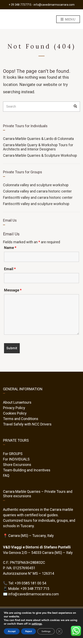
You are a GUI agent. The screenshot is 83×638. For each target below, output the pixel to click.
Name (10, 248)
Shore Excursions (17, 464)
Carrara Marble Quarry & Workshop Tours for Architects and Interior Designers (38, 147)
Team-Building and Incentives (26, 470)
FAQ (6, 475)
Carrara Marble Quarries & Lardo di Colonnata (38, 138)
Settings (46, 631)
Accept (12, 631)
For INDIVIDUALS (16, 459)
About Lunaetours (17, 402)
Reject (28, 631)
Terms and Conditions (20, 419)
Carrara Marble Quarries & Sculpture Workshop (40, 155)
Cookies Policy (15, 413)
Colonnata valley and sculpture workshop (35, 185)
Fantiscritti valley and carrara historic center (38, 197)
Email (10, 269)
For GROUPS (13, 454)
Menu (70, 19)
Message (13, 290)
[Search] (75, 107)
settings (37, 624)
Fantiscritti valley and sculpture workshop (36, 204)
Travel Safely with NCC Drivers (27, 424)
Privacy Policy (14, 408)
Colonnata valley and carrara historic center (37, 191)
